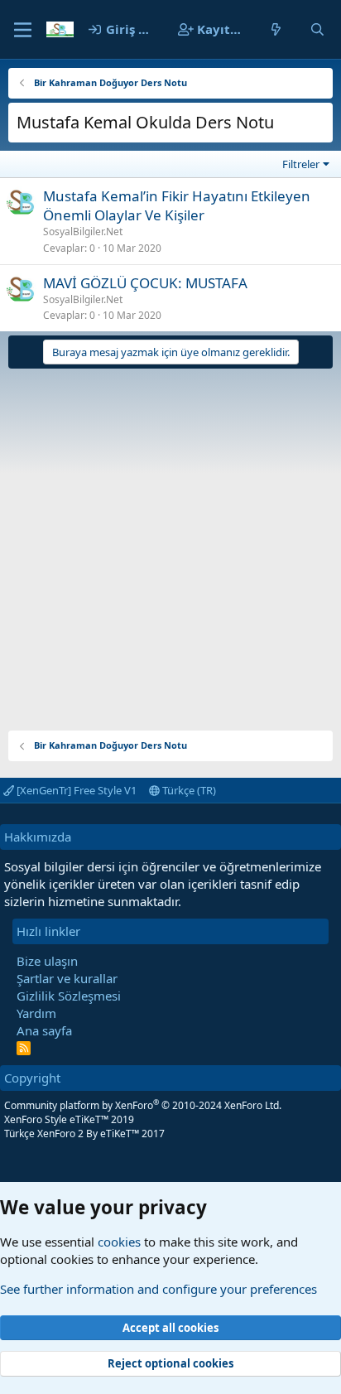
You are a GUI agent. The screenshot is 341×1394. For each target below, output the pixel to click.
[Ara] (317, 29)
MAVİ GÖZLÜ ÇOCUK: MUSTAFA (145, 282)
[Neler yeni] (276, 29)
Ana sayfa (44, 1030)
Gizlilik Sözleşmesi (69, 995)
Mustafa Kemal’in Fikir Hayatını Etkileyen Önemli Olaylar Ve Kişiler (176, 205)
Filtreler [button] (300, 164)
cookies (119, 1241)
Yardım (36, 1013)
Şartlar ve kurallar (67, 978)
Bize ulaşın (47, 961)
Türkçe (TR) (188, 790)
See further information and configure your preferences (158, 1289)
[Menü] (22, 29)
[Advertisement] (170, 543)
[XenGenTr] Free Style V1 (75, 790)
